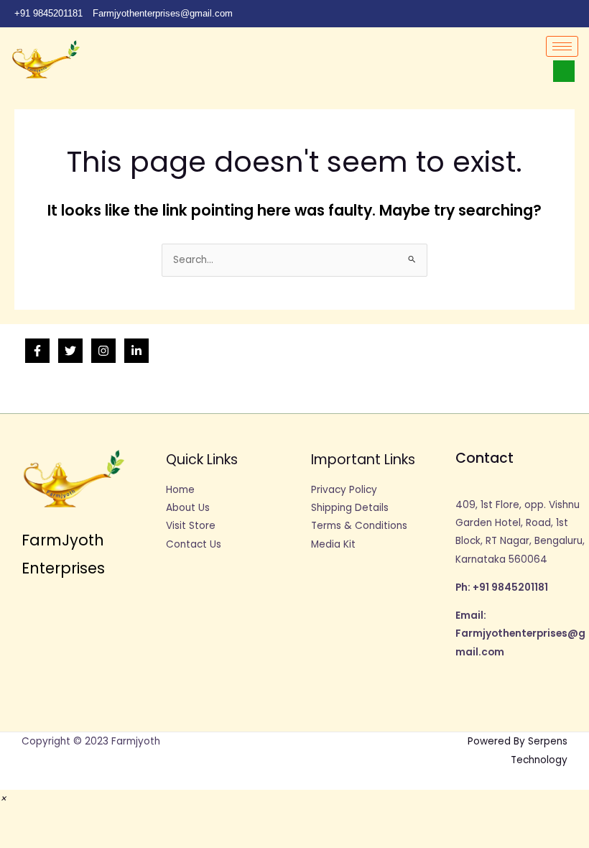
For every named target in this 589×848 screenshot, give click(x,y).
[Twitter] (501, 13)
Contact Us (193, 544)
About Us (188, 508)
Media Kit (333, 544)
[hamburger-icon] (562, 46)
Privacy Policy (344, 490)
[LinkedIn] (526, 13)
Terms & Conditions (359, 526)
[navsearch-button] (564, 71)
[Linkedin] (136, 350)
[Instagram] (574, 13)
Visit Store (190, 526)
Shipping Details (350, 508)
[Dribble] (550, 13)
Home (180, 490)
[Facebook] (477, 13)
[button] (3, 799)
